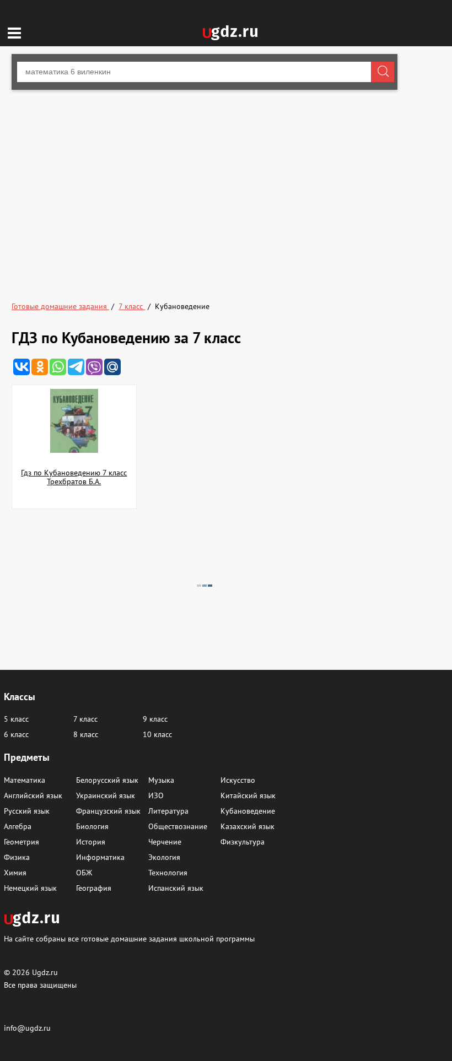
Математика (24, 780)
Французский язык (108, 811)
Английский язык (33, 795)
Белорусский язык (107, 780)
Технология (167, 873)
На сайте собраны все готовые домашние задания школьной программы (129, 938)
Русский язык (27, 811)
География (93, 888)
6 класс (16, 734)
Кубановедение (247, 811)
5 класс (16, 719)
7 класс (85, 719)
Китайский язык (248, 795)
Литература (168, 811)
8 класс (85, 734)
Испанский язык (175, 888)
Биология (92, 826)
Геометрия (21, 842)
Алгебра (17, 826)
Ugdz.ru (45, 972)
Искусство (237, 780)
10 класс (157, 734)
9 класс (155, 719)
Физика (17, 857)
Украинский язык (105, 795)
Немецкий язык (30, 888)
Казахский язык (247, 826)
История (90, 842)
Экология (164, 857)
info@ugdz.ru (27, 1028)
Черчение (164, 842)
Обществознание (177, 826)
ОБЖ (84, 873)
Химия (15, 873)
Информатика (100, 857)
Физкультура (242, 842)
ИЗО (156, 795)
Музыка (161, 780)
